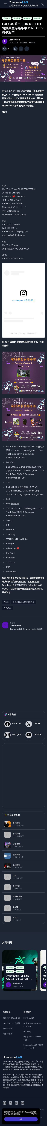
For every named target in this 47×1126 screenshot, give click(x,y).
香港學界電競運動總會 (14, 91)
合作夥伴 (27, 1012)
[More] (26, 48)
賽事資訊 (27, 18)
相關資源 (6, 1012)
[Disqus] (23, 668)
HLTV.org (27, 1031)
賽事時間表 (7, 1028)
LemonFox (14, 40)
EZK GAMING (29, 1018)
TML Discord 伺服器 (11, 1023)
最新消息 (7, 18)
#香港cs (7, 608)
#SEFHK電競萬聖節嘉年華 (23, 602)
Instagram (33, 581)
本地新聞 (17, 18)
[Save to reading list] (15, 48)
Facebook (7, 585)
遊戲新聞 (37, 18)
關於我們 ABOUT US (11, 1018)
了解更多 (34, 1114)
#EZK (6, 602)
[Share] (21, 48)
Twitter (22, 581)
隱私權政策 (7, 1033)
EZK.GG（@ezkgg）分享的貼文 (23, 333)
